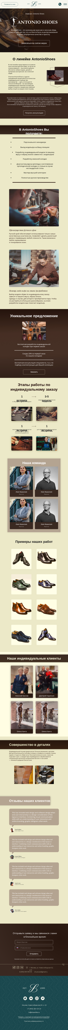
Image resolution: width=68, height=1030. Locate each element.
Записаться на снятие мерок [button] (34, 43)
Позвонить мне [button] (9, 4)
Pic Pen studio (21, 884)
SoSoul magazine (23, 911)
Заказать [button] (34, 372)
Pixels (22, 830)
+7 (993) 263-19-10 (34, 1009)
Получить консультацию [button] (34, 113)
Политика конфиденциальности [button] (34, 1021)
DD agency (23, 857)
